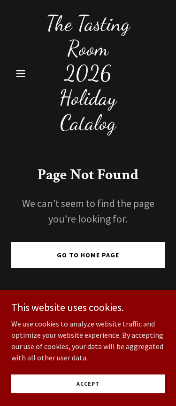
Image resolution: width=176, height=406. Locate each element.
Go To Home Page (88, 255)
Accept (88, 383)
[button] (22, 73)
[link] (88, 126)
